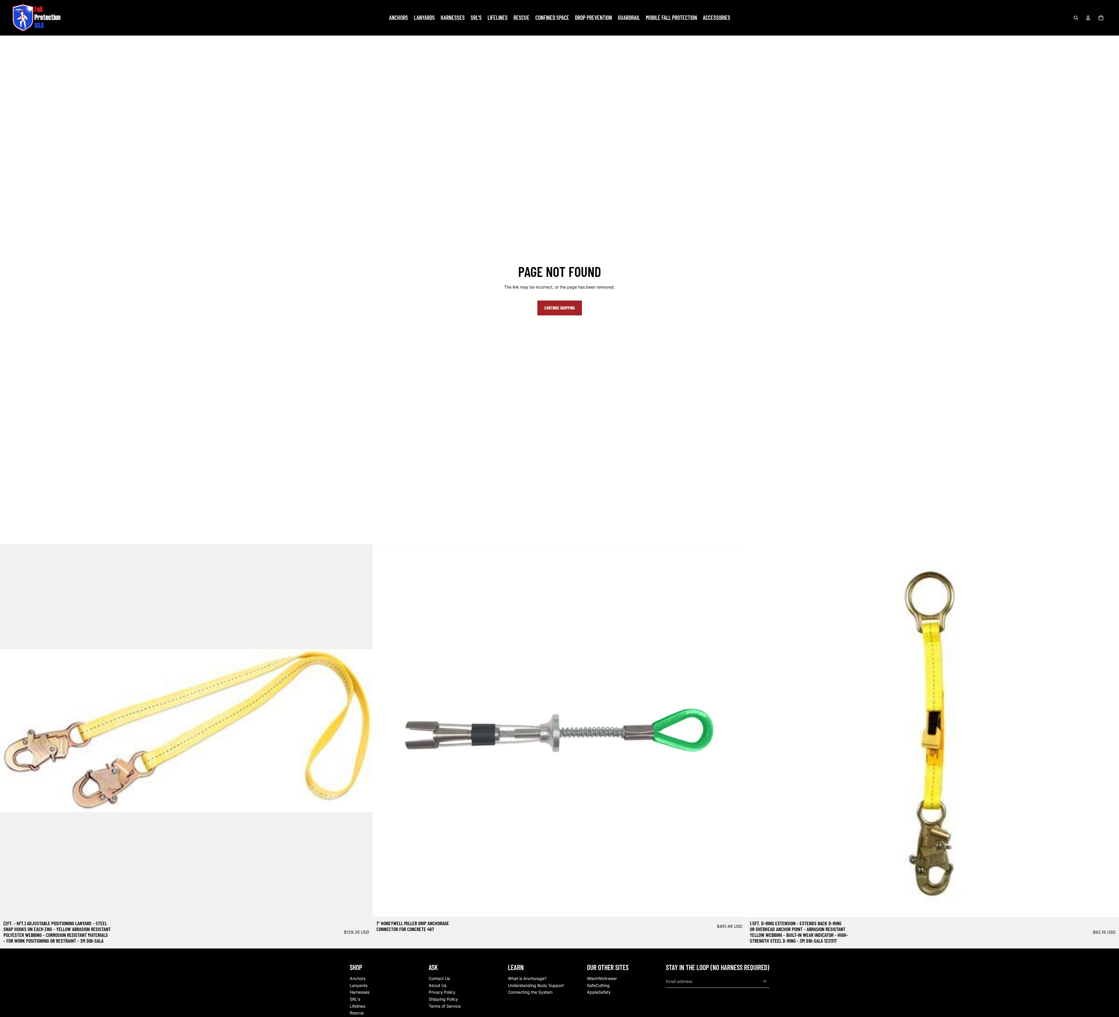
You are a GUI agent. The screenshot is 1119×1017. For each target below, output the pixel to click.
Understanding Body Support (536, 985)
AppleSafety (599, 992)
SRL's (355, 999)
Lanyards (358, 985)
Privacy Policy (442, 992)
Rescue (357, 1012)
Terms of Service (445, 1006)
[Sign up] (764, 981)
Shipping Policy (443, 999)
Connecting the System (530, 992)
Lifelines (357, 1006)
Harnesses (360, 992)
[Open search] (1075, 17)
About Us (437, 985)
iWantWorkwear (602, 978)
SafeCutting (598, 985)
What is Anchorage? (527, 978)
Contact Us (439, 978)
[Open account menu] (1088, 17)
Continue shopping (559, 307)
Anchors (357, 978)
